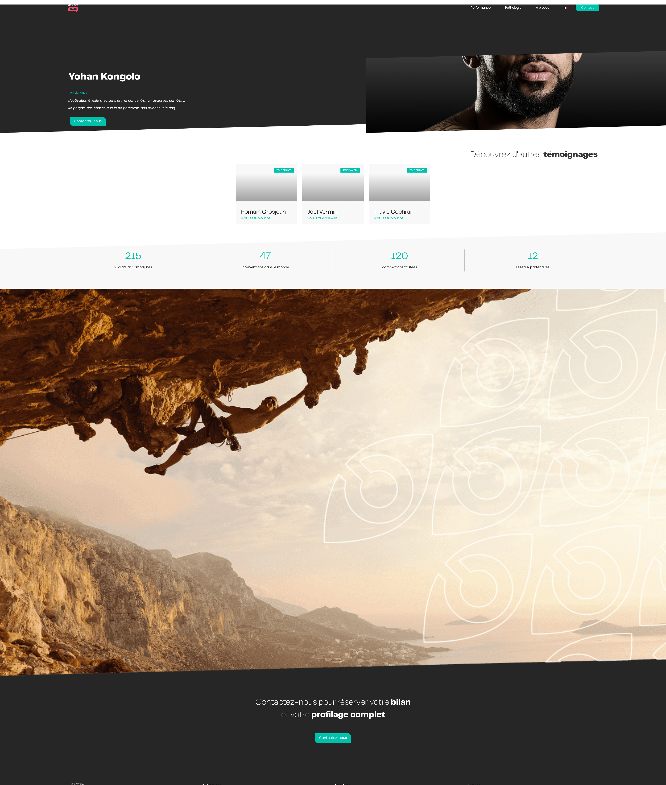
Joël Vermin (323, 212)
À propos (542, 8)
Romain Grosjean (263, 212)
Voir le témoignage (255, 218)
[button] (587, 7)
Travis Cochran (393, 212)
